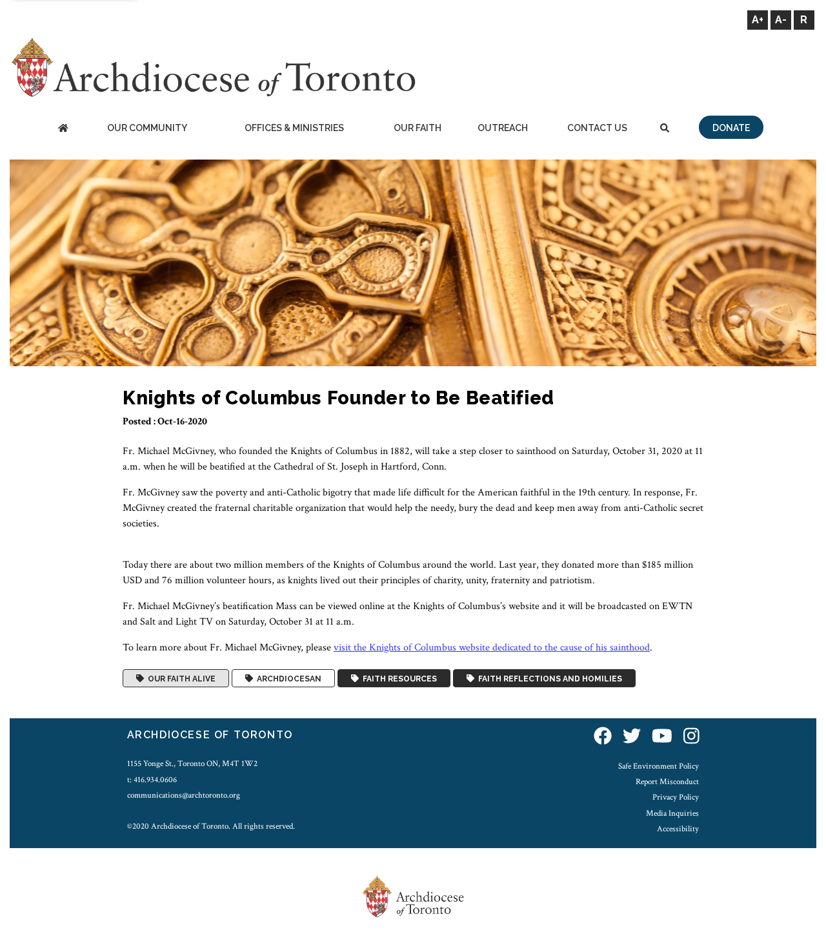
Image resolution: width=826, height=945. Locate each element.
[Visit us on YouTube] (662, 737)
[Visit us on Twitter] (632, 737)
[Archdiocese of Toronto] (213, 67)
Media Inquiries (672, 813)
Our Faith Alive (180, 678)
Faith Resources (398, 678)
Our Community (147, 128)
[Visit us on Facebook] (603, 737)
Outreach (503, 128)
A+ (757, 20)
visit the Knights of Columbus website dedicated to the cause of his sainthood (492, 647)
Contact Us (597, 128)
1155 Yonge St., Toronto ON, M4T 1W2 (192, 763)
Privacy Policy (675, 797)
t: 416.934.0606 (152, 779)
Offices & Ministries (294, 128)
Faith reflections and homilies (548, 678)
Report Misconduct (667, 781)
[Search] (664, 129)
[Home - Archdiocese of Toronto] (63, 129)
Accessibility (678, 829)
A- (781, 20)
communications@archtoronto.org (183, 795)
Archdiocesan (287, 678)
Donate (731, 128)
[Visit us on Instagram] (691, 737)
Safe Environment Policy (658, 766)
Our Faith (417, 128)
